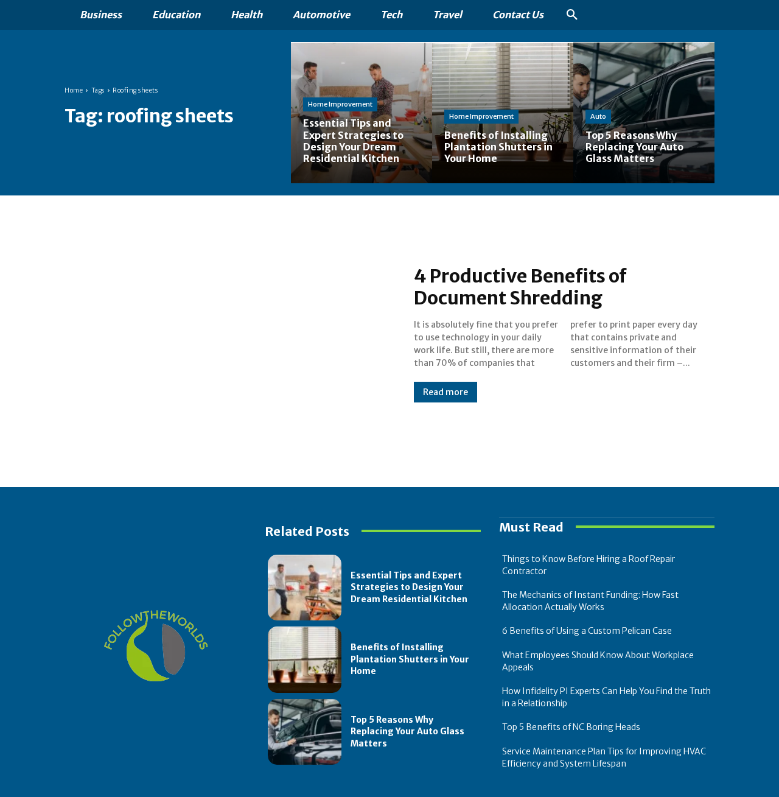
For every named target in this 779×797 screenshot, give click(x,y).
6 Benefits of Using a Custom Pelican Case (587, 630)
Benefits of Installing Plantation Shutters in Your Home (410, 659)
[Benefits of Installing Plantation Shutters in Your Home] (304, 659)
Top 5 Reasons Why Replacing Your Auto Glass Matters (407, 731)
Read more (445, 392)
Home (74, 90)
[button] (572, 15)
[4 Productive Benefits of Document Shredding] (227, 334)
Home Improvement (340, 104)
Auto (598, 116)
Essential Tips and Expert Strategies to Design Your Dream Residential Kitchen (409, 587)
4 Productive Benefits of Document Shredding (520, 286)
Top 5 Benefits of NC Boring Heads (571, 727)
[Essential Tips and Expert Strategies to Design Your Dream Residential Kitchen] (361, 112)
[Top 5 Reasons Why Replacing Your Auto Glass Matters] (643, 112)
